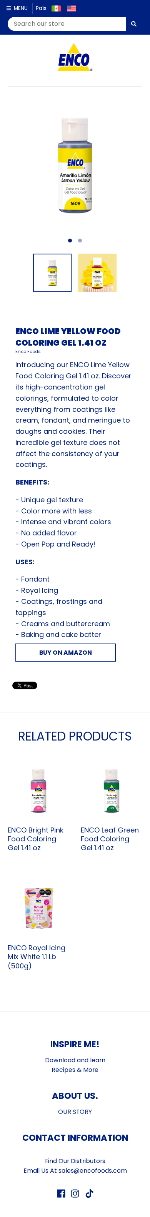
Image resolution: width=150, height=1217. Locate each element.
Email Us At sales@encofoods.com (75, 1170)
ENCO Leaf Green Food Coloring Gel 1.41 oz (110, 839)
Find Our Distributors (75, 1161)
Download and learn (75, 1060)
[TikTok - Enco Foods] (88, 1193)
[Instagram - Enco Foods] (75, 1193)
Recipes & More (75, 1069)
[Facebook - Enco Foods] (61, 1193)
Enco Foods (28, 351)
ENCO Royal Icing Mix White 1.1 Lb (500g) (36, 957)
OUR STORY (75, 1111)
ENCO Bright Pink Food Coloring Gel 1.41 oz (35, 839)
